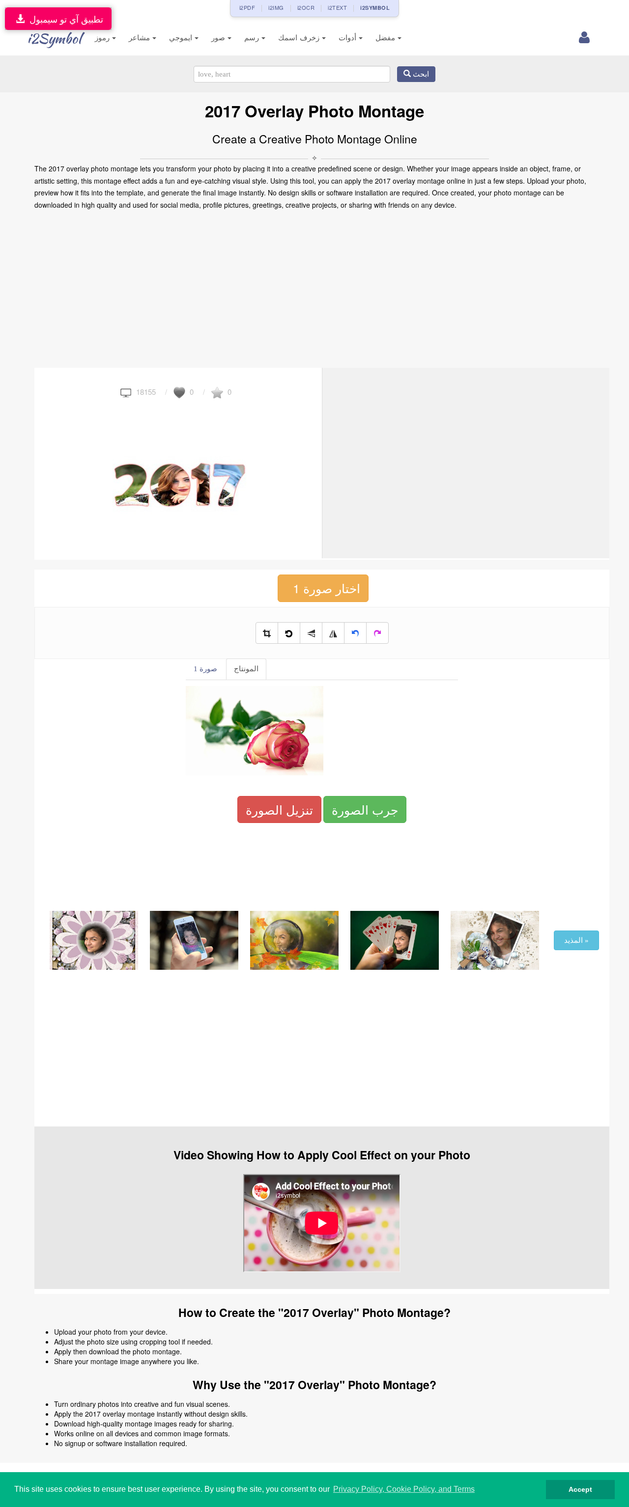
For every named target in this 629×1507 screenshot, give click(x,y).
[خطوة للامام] (377, 633)
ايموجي (182, 37)
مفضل (386, 37)
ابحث (420, 74)
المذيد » (576, 940)
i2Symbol (54, 38)
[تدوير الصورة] (289, 633)
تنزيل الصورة (279, 809)
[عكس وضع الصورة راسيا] (311, 633)
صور (219, 37)
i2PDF (247, 7)
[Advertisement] (314, 289)
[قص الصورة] (267, 633)
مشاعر (140, 37)
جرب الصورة (365, 809)
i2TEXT (337, 7)
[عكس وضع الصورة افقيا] (333, 633)
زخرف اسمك (300, 37)
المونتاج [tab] (246, 669)
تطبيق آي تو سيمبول (64, 18)
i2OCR (306, 7)
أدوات (349, 37)
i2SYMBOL (375, 7)
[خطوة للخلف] (355, 633)
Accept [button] (580, 1489)
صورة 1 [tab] (205, 669)
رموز (103, 37)
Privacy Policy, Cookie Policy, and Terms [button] (404, 1489)
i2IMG (276, 7)
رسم (252, 37)
